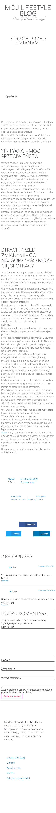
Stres (4, 432)
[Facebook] (33, 800)
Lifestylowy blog (15, 758)
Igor (10, 567)
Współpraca (13, 768)
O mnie (10, 763)
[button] (8, 3)
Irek (10, 591)
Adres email (8, 669)
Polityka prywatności (18, 778)
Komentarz (7, 627)
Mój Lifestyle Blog (28, 11)
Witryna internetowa (11, 678)
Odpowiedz (4, 581)
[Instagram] (25, 800)
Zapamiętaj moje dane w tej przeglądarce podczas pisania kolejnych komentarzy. (26, 691)
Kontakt (10, 773)
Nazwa (5, 660)
